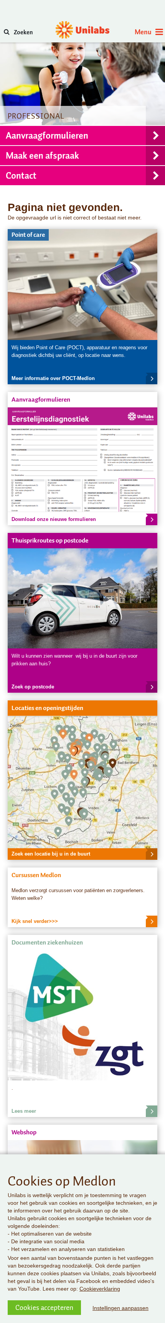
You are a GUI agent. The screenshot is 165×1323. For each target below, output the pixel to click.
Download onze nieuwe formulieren (54, 519)
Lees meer (24, 1111)
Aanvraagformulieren (47, 135)
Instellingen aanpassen (120, 1308)
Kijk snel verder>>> (35, 921)
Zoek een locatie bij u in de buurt (51, 854)
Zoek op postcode (33, 687)
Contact (21, 176)
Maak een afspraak (42, 155)
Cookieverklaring (99, 1289)
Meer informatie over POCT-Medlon (53, 378)
